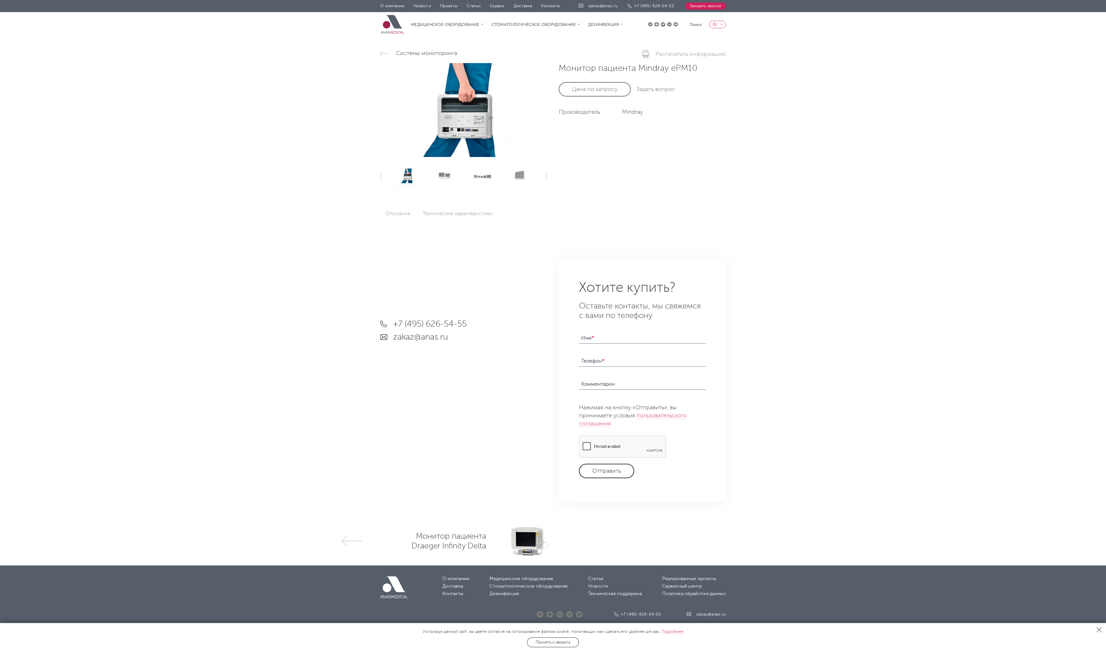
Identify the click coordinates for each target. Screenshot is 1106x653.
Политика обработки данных (694, 593)
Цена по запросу (595, 89)
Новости (422, 6)
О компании (392, 6)
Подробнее (672, 631)
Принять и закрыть (553, 642)
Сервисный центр (682, 586)
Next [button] (546, 176)
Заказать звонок (705, 6)
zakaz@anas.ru (603, 6)
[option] (463, 110)
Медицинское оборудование (446, 24)
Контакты (550, 6)
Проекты (448, 6)
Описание (397, 213)
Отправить (606, 471)
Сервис (497, 6)
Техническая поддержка (615, 593)
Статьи (473, 6)
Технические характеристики (458, 213)
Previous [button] (381, 176)
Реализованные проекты (689, 578)
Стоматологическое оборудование (534, 24)
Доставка (523, 6)
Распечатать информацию (691, 54)
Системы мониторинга (426, 53)
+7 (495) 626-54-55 (654, 6)
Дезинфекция (604, 24)
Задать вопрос (656, 89)
